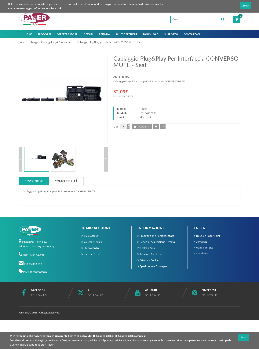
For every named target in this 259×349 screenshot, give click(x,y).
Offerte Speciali (67, 34)
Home (28, 34)
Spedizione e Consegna (153, 266)
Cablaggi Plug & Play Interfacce (57, 42)
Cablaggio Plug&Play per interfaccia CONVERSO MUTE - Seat (109, 42)
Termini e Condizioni (151, 254)
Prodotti (44, 34)
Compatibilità (66, 181)
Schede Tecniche (126, 34)
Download (151, 34)
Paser (143, 108)
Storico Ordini (91, 248)
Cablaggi (33, 42)
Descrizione (33, 181)
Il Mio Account (91, 235)
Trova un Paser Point (208, 235)
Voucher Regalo (93, 242)
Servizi (88, 34)
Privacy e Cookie (149, 260)
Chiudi (245, 5)
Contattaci (192, 34)
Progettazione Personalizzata (157, 235)
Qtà (115, 126)
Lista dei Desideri (94, 254)
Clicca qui (55, 8)
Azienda (104, 34)
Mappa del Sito (204, 247)
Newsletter (202, 253)
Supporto (171, 34)
